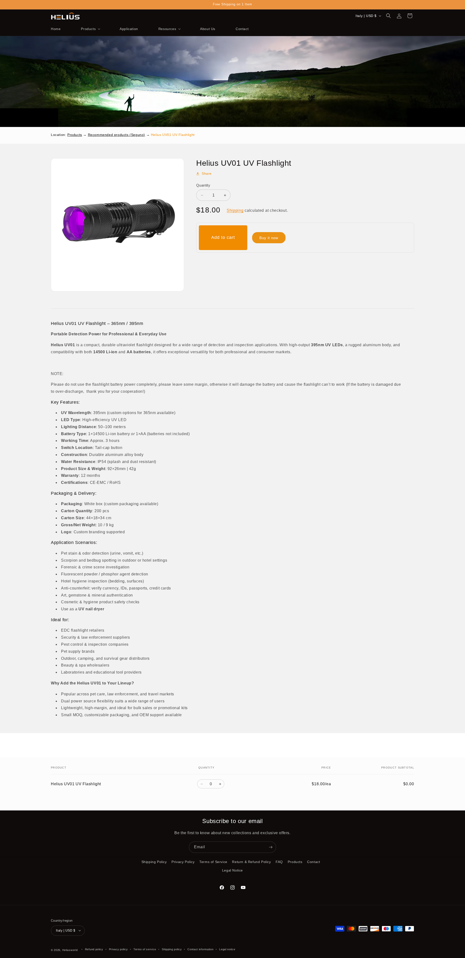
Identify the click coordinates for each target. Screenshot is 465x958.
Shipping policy (172, 949)
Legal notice (227, 949)
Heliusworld (70, 949)
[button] (90, 29)
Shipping (235, 210)
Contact (313, 862)
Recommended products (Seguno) (116, 135)
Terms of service (144, 949)
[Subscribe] (270, 847)
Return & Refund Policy (251, 862)
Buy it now (268, 238)
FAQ (279, 862)
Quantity (203, 185)
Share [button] (207, 173)
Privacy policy (118, 949)
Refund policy (94, 949)
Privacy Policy (182, 862)
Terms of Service (213, 862)
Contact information (200, 949)
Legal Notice (232, 870)
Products (74, 135)
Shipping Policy (154, 862)
